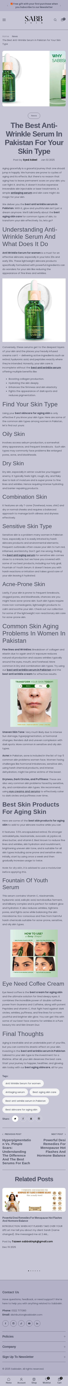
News (15, 36)
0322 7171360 (14, 1310)
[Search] (55, 19)
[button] (7, 5)
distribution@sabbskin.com (22, 1314)
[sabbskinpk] (34, 20)
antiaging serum (15, 1092)
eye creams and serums (24, 791)
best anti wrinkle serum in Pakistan (26, 1100)
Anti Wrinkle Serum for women (23, 1083)
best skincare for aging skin (21, 1109)
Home (5, 36)
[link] (15, 1118)
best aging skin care (44, 1092)
